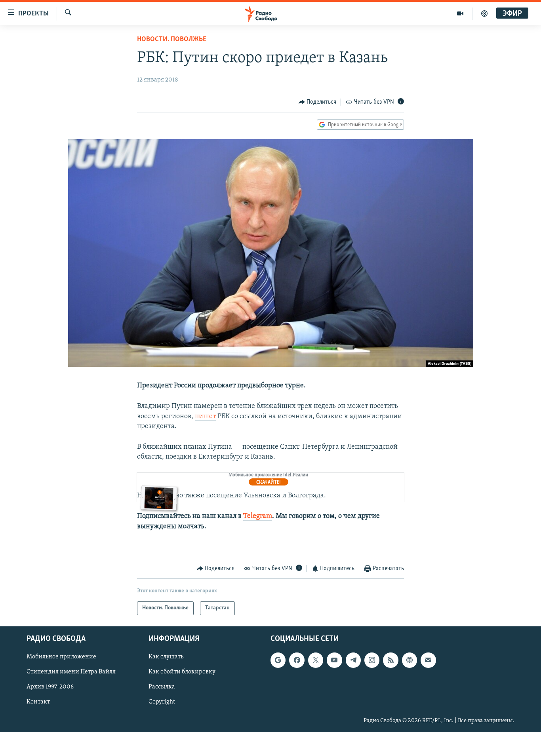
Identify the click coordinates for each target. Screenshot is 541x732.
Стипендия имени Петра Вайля (71, 672)
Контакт (38, 702)
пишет (205, 416)
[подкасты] (484, 13)
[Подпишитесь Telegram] (353, 660)
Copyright (162, 702)
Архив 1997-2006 (50, 687)
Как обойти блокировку (182, 672)
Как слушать (166, 657)
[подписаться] (428, 660)
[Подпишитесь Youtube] (334, 660)
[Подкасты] (409, 660)
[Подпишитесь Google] (278, 660)
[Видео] (460, 13)
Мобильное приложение (61, 657)
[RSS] (390, 660)
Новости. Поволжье (171, 39)
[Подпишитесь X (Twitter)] (315, 660)
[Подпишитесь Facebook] (296, 660)
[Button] (318, 102)
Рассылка (162, 687)
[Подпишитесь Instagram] (371, 660)
